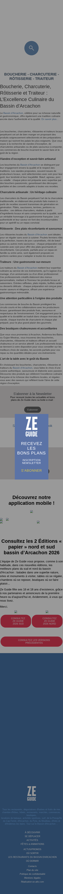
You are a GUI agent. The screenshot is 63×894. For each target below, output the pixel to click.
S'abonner (31, 470)
